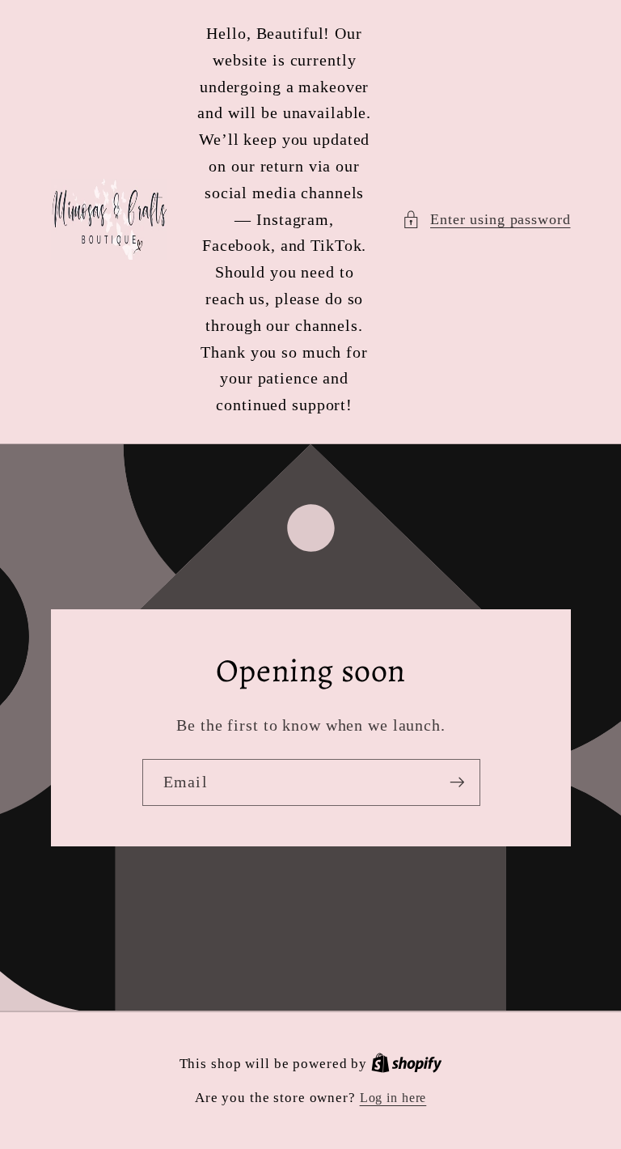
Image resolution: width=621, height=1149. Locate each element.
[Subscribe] (456, 782)
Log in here (393, 1098)
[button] (486, 219)
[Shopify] (406, 1064)
